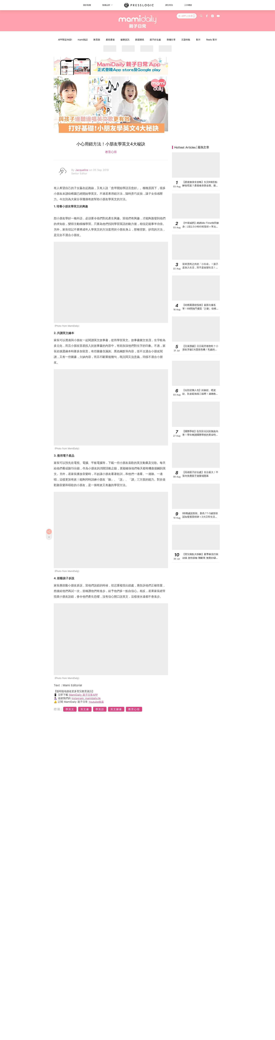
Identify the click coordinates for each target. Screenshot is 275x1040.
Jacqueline (82, 170)
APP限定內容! (65, 39)
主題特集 (185, 39)
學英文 (70, 709)
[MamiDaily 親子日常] (137, 21)
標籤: (58, 709)
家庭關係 (139, 39)
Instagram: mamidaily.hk (86, 698)
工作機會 (188, 5)
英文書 (85, 709)
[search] (201, 15)
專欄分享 (171, 39)
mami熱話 (83, 39)
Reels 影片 (211, 39)
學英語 (99, 709)
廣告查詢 (169, 5)
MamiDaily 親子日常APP (83, 694)
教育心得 (111, 152)
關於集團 (87, 5)
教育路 (96, 39)
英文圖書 (116, 709)
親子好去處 (155, 39)
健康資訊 (124, 39)
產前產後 (110, 39)
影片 (198, 39)
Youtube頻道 (96, 701)
